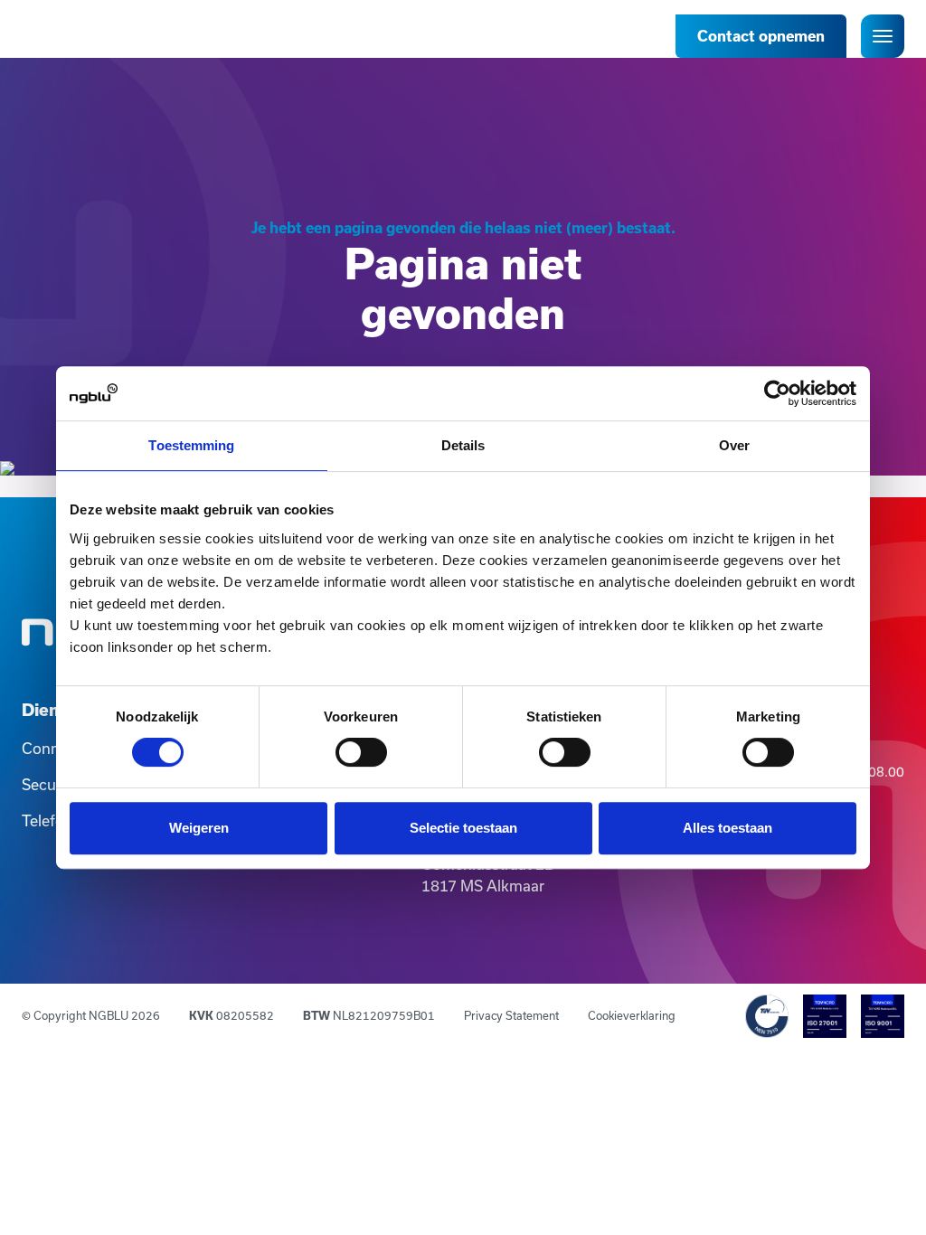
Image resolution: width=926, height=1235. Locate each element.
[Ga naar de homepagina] (76, 32)
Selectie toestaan (463, 827)
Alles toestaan (727, 827)
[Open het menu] (882, 36)
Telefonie (53, 820)
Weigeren (199, 827)
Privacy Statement (511, 1015)
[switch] (361, 752)
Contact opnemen (761, 36)
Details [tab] (463, 445)
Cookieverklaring (632, 1015)
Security (50, 784)
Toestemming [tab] (191, 445)
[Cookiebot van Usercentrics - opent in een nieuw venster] (777, 393)
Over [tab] (734, 445)
